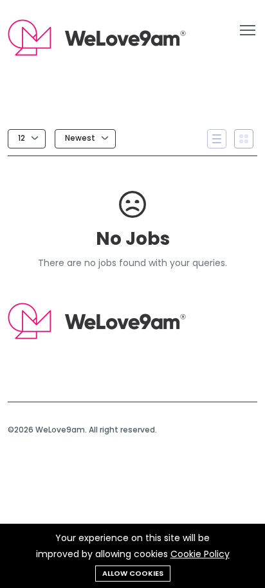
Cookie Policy (200, 554)
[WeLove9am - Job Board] (97, 336)
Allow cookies (132, 573)
